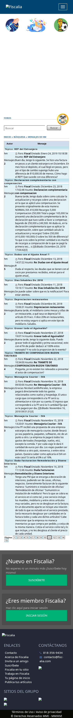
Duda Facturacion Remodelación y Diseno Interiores (34, 471)
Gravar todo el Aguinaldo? (30, 328)
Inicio (7, 136)
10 (45, 537)
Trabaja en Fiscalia (17, 673)
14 (63, 537)
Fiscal (27, 153)
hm (44, 136)
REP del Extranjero (26, 149)
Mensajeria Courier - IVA (29, 376)
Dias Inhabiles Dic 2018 (28, 280)
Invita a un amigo (16, 661)
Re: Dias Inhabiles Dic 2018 (49, 288)
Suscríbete (12, 665)
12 (54, 537)
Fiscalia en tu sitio (17, 669)
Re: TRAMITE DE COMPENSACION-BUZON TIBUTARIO (36, 364)
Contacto (11, 653)
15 (6, 540)
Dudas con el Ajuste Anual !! (31, 254)
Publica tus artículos (18, 682)
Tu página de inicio (17, 678)
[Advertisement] (36, 72)
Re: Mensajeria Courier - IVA (50, 384)
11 (49, 537)
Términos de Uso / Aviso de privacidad (37, 712)
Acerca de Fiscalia (16, 657)
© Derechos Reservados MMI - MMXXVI (36, 716)
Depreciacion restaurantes (31, 299)
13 (58, 537)
